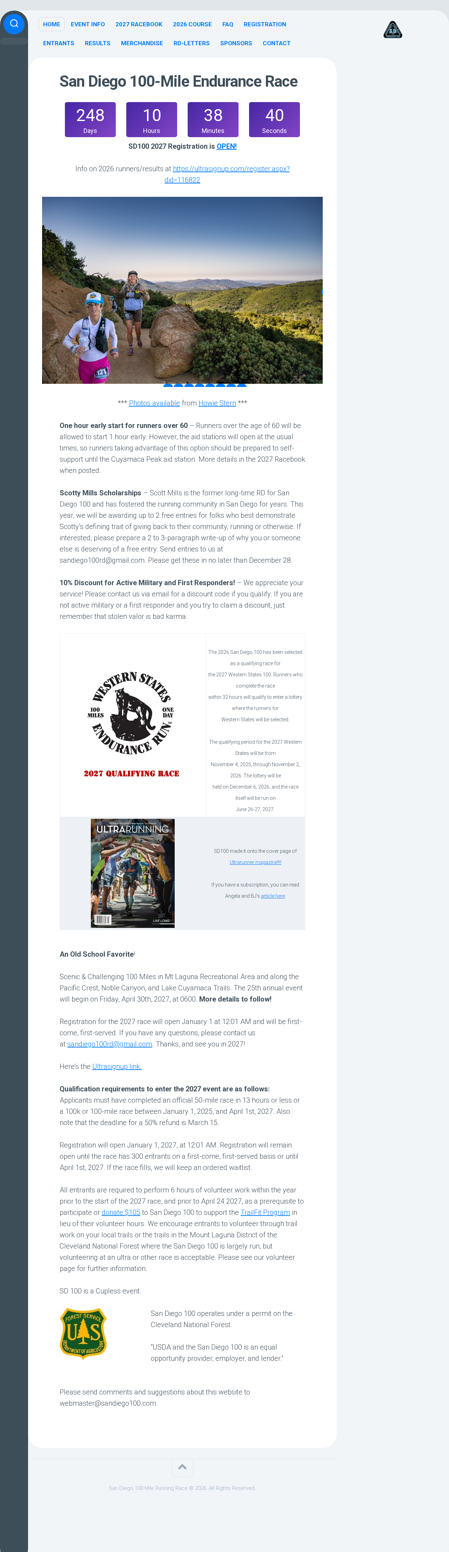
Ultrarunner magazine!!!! (255, 862)
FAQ (227, 24)
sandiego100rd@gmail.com (109, 1044)
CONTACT (277, 43)
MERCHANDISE (142, 43)
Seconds (274, 130)
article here (273, 896)
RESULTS (97, 43)
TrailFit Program (265, 1212)
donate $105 (121, 1212)
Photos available (154, 403)
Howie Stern (217, 403)
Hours (151, 130)
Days (90, 130)
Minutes (213, 130)
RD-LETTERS (192, 43)
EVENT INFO (88, 24)
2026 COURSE (192, 24)
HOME (51, 24)
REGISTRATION (265, 24)
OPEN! (227, 146)
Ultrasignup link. (117, 1066)
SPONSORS (236, 43)
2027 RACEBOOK (138, 24)
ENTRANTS (58, 43)
